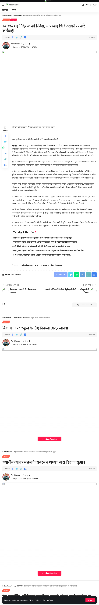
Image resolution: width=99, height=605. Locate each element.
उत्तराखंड (6, 20)
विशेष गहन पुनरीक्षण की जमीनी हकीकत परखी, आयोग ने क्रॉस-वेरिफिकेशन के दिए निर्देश (42, 238)
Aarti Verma (15, 44)
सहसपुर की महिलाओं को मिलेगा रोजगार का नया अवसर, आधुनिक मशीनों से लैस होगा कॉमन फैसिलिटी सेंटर (48, 250)
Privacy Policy (34, 600)
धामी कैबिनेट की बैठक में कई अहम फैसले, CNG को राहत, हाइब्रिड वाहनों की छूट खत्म (41, 246)
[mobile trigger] (4, 4)
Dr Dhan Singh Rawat (56, 265)
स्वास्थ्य (13, 20)
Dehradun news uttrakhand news (34, 265)
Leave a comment (86, 305)
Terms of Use (48, 600)
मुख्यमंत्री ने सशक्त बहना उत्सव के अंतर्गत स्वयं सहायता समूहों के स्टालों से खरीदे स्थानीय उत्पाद (45, 242)
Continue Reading (49, 439)
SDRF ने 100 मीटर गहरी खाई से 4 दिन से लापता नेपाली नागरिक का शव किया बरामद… (42, 255)
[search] (82, 5)
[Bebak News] (13, 4)
